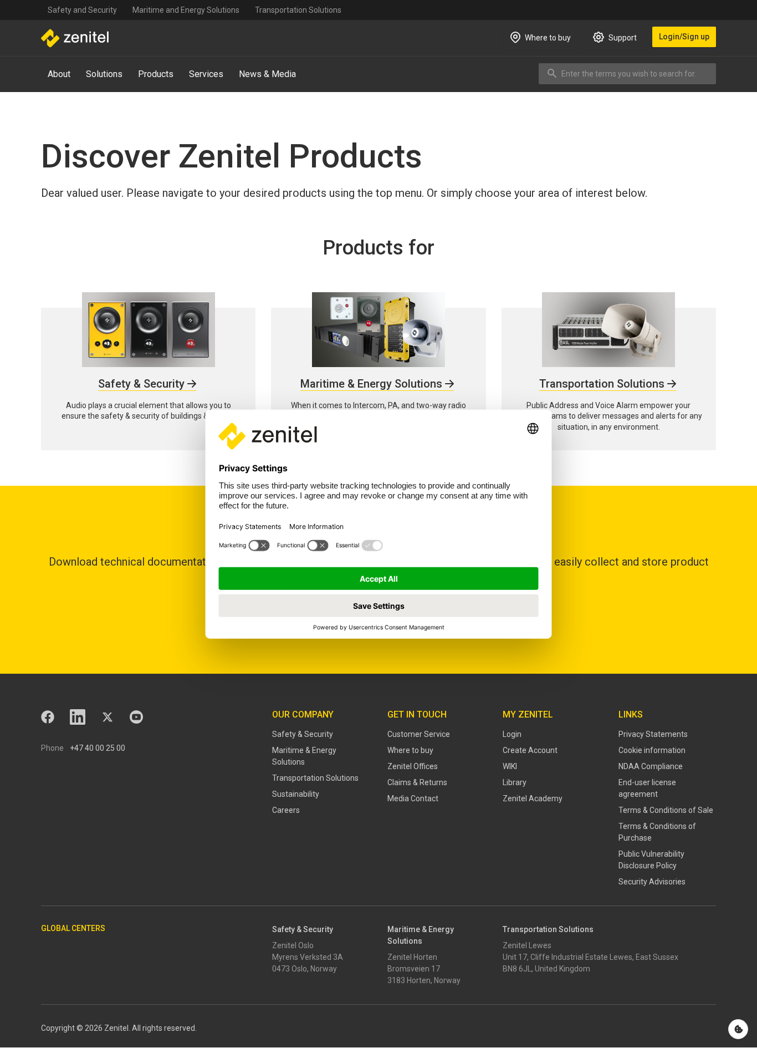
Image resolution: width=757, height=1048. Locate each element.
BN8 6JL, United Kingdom (546, 968)
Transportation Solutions (298, 10)
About (59, 74)
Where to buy (410, 750)
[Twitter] (107, 717)
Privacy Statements (653, 734)
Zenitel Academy (532, 798)
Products (155, 74)
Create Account (530, 750)
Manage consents (738, 1029)
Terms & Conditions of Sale (665, 810)
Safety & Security (302, 734)
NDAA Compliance (650, 766)
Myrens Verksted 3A (307, 957)
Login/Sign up (684, 36)
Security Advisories (652, 881)
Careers (286, 810)
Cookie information (652, 750)
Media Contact (412, 798)
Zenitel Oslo (293, 945)
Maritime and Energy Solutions (185, 10)
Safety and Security (82, 10)
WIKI (510, 766)
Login (512, 734)
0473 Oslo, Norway (304, 968)
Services (206, 74)
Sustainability (295, 794)
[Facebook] (47, 717)
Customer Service (418, 734)
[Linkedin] (77, 717)
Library (514, 782)
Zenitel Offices (412, 766)
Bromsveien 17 (413, 968)
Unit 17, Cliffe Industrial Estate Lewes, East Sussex (590, 957)
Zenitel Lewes (527, 945)
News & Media (267, 74)
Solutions (104, 74)
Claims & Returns (417, 782)
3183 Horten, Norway (424, 980)
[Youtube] (136, 717)
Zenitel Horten (412, 957)
